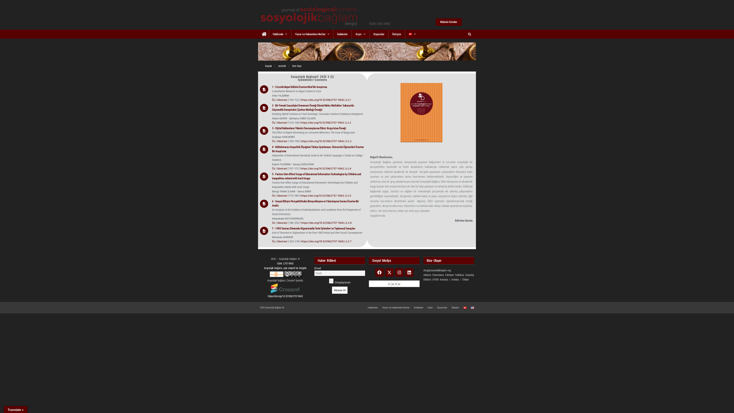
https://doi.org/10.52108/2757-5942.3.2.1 (326, 99)
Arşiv (359, 34)
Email (317, 268)
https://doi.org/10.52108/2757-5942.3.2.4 (326, 168)
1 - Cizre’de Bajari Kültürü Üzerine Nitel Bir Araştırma (299, 87)
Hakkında (278, 34)
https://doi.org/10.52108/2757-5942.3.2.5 (326, 195)
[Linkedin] (409, 272)
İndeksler (342, 34)
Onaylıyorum (342, 282)
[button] (469, 34)
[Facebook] (379, 272)
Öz (273, 99)
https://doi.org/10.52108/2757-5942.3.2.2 (326, 122)
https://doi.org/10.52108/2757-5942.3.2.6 (326, 222)
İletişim (396, 34)
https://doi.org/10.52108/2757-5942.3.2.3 (326, 141)
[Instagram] (399, 272)
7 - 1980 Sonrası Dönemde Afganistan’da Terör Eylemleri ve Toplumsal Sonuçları (313, 228)
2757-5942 (288, 263)
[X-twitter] (389, 272)
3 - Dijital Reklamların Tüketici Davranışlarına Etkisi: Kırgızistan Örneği (309, 128)
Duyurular (378, 34)
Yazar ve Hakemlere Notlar (310, 34)
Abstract (282, 99)
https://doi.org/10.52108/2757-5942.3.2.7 (326, 241)
